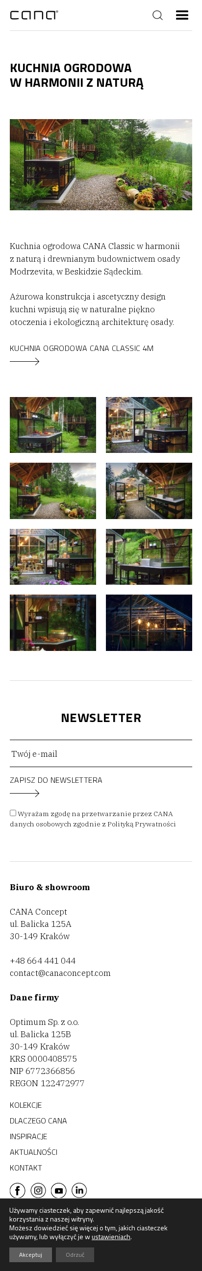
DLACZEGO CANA (38, 1120)
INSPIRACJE (28, 1136)
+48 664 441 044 (43, 960)
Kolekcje (26, 1105)
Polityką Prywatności (141, 824)
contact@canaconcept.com (60, 973)
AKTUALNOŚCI (33, 1152)
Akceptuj (30, 1254)
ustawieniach (111, 1236)
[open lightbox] (53, 425)
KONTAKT (26, 1168)
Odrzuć (75, 1254)
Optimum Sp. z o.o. (44, 1022)
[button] (182, 15)
